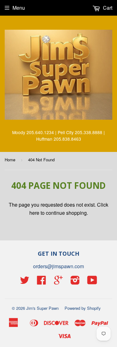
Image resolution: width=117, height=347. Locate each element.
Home (10, 160)
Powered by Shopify (83, 308)
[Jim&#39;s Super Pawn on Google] (58, 281)
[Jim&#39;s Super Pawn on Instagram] (75, 281)
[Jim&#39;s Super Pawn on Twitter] (24, 281)
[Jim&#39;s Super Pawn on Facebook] (41, 281)
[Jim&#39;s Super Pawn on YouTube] (92, 281)
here (34, 212)
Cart (107, 7)
